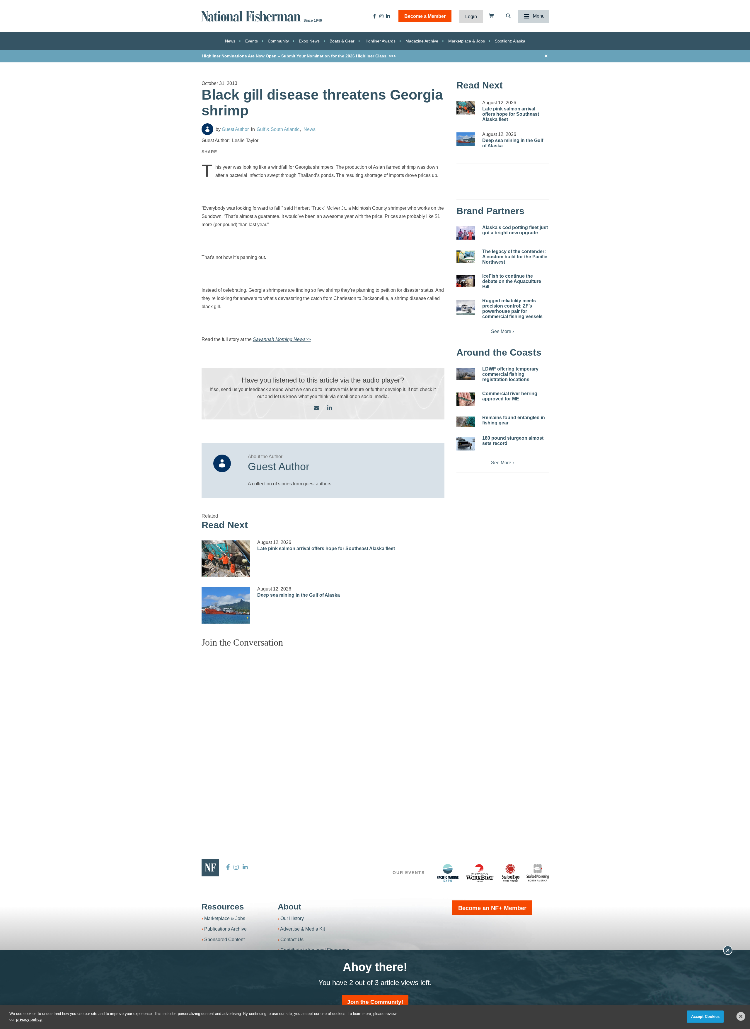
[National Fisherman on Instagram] (381, 16)
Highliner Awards (380, 41)
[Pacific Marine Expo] (447, 873)
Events (251, 41)
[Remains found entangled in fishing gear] (465, 422)
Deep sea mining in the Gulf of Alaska (298, 595)
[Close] (741, 1016)
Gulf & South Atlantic (278, 129)
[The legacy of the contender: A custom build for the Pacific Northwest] (465, 256)
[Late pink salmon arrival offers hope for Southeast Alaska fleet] (226, 558)
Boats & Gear (342, 41)
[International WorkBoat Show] (480, 873)
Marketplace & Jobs (466, 41)
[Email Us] (316, 408)
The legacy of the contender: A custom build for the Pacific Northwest (514, 256)
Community (278, 41)
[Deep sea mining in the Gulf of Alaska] (226, 605)
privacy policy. (29, 1019)
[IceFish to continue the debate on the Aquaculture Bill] (465, 281)
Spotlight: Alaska (510, 41)
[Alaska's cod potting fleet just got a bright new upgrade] (465, 233)
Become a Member (425, 16)
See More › (502, 331)
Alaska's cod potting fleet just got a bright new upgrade (515, 230)
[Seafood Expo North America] (510, 873)
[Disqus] (323, 725)
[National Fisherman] (252, 15)
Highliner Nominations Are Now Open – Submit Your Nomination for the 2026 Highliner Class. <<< (299, 56)
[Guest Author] (207, 129)
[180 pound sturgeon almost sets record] (465, 443)
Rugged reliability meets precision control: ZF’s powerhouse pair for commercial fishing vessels (512, 308)
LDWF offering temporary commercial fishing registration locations (510, 374)
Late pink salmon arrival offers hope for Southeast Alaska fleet (326, 548)
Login (471, 16)
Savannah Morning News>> (282, 339)
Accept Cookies (705, 1016)
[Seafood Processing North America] (537, 873)
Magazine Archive (421, 41)
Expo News (309, 41)
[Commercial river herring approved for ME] (465, 399)
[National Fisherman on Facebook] (374, 16)
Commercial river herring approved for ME (509, 396)
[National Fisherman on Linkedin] (388, 16)
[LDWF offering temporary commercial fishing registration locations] (465, 374)
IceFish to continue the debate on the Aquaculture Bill (511, 281)
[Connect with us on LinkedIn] (329, 408)
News (230, 41)
